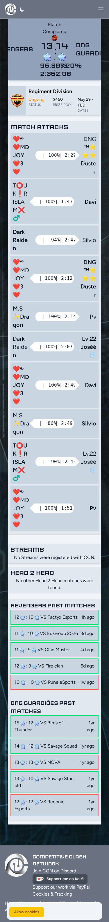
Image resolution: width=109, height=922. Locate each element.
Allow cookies (26, 912)
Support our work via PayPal (61, 887)
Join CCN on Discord (54, 871)
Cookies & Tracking (52, 894)
